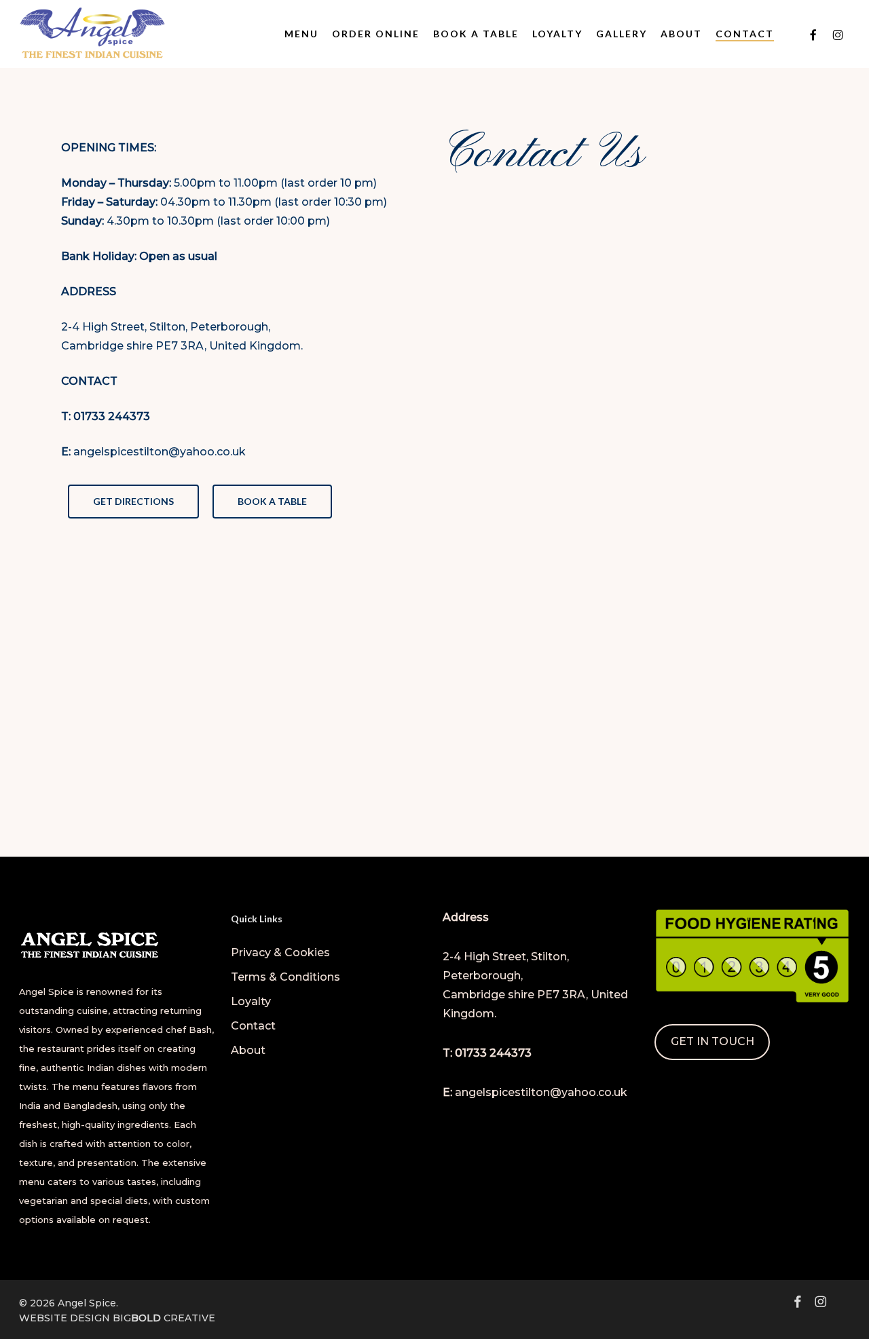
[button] (133, 501)
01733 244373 (111, 416)
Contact (253, 1025)
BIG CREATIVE (164, 1318)
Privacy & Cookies (280, 952)
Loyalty (251, 1001)
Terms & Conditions (285, 976)
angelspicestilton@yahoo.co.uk (159, 451)
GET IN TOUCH (712, 1041)
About (248, 1050)
